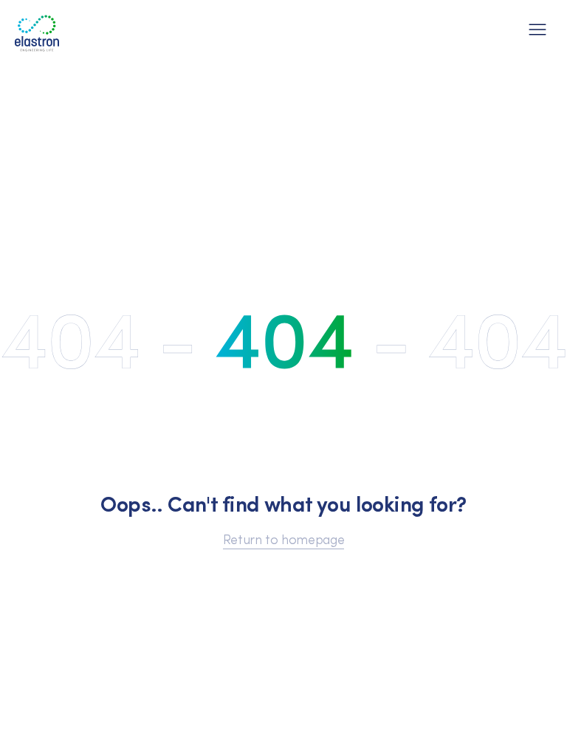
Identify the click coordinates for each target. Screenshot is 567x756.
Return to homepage (284, 538)
